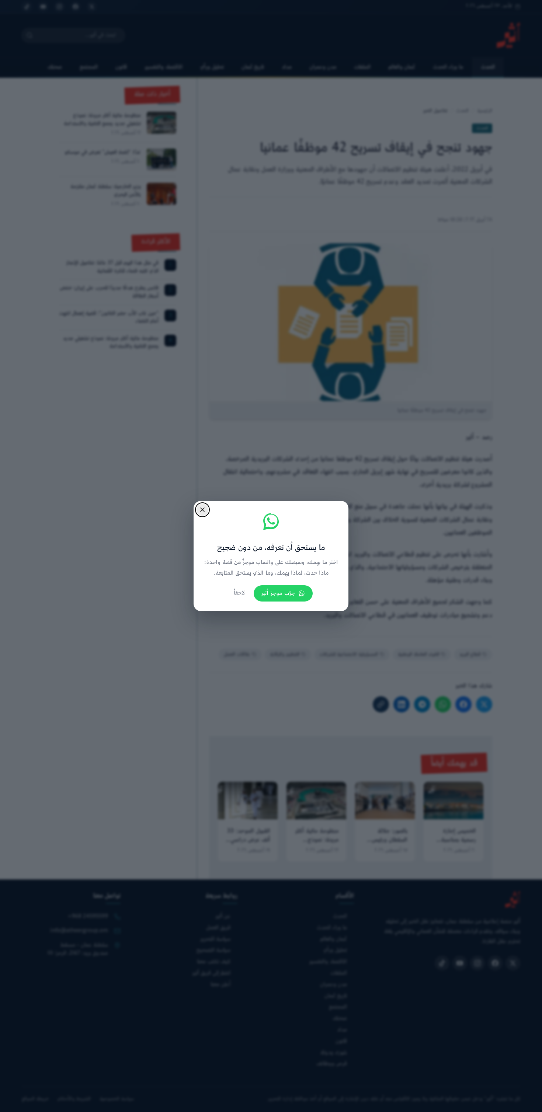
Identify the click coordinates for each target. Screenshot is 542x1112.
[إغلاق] (202, 510)
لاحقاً (239, 593)
